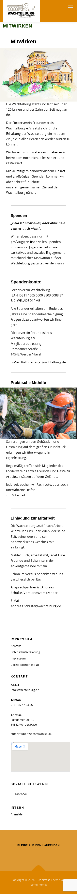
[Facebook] (38, 854)
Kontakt (16, 646)
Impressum (18, 658)
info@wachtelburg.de (25, 690)
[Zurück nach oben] (39, 871)
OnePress (44, 880)
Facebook (21, 794)
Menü (70, 7)
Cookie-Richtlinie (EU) (25, 665)
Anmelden (17, 814)
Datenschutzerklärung (25, 652)
